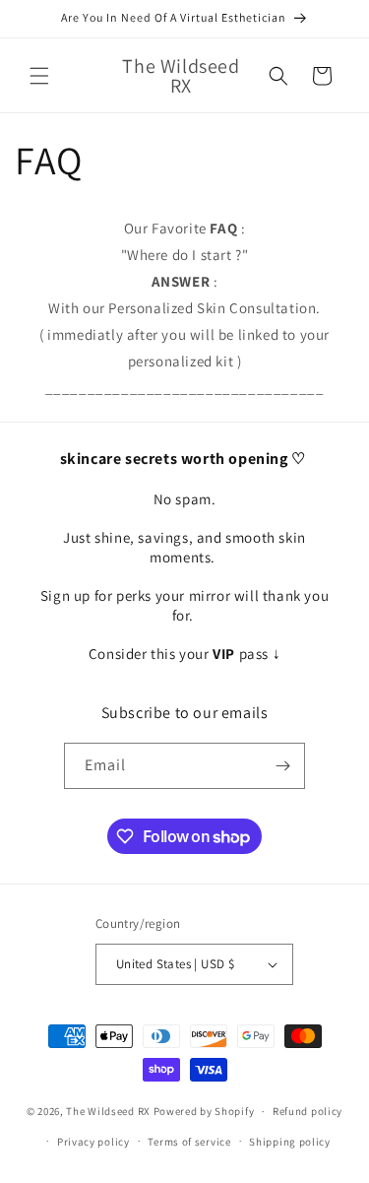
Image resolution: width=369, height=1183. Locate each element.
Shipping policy (290, 1142)
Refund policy (307, 1111)
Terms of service (189, 1142)
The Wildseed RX (108, 1111)
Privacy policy (93, 1142)
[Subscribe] (282, 766)
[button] (39, 76)
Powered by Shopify (204, 1111)
